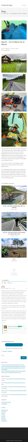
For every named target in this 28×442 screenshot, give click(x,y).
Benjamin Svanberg (12, 326)
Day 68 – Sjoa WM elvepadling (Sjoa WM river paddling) (14, 206)
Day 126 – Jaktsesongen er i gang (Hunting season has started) (13, 366)
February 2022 (4, 420)
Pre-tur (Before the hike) (6, 402)
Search (2, 355)
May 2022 (3, 416)
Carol (13, 328)
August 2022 (3, 411)
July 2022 (3, 413)
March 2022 (3, 419)
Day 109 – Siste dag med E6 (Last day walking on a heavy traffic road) (14, 233)
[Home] (1, 13)
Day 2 (14, 259)
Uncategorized (6, 50)
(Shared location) (14, 344)
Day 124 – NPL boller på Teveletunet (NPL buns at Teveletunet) (13, 371)
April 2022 (3, 417)
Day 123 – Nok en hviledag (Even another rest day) (11, 372)
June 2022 (3, 414)
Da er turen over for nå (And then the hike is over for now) (12, 364)
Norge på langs (6, 5)
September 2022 (4, 410)
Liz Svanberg (6, 48)
